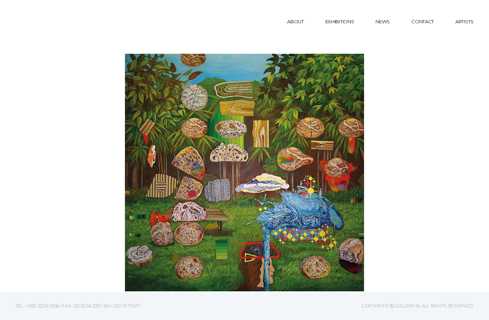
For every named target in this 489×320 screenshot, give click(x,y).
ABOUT (295, 21)
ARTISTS (464, 21)
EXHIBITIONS (339, 21)
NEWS (383, 21)
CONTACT (422, 21)
